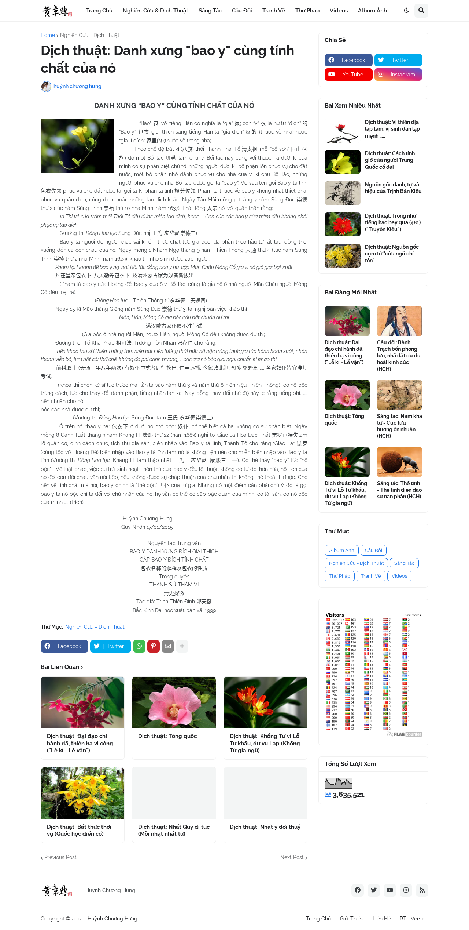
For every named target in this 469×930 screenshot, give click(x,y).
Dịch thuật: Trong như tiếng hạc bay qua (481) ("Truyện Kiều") (393, 222)
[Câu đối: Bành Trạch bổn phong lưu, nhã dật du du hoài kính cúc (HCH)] (399, 321)
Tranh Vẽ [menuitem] (273, 10)
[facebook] (357, 890)
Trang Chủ (318, 919)
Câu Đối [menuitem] (242, 10)
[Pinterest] (153, 646)
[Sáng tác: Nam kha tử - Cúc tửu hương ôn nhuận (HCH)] (399, 395)
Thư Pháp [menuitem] (307, 10)
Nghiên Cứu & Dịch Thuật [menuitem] (155, 10)
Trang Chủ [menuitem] (99, 10)
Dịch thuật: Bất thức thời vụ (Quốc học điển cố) (79, 831)
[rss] (422, 890)
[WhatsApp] (139, 646)
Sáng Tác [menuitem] (210, 10)
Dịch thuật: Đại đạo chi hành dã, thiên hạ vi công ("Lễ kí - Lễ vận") (80, 743)
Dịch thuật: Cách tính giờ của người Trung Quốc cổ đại (390, 160)
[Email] (168, 646)
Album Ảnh (341, 550)
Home (48, 35)
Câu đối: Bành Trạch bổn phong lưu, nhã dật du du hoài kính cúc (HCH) (399, 355)
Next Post (292, 857)
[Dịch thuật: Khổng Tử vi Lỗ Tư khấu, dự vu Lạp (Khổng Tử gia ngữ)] (265, 702)
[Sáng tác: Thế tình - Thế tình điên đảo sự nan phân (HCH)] (399, 462)
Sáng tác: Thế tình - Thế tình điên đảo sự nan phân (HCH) (399, 489)
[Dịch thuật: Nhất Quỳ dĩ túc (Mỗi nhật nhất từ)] (173, 793)
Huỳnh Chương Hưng (112, 919)
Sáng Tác (404, 563)
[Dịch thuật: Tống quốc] (173, 702)
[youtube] (390, 890)
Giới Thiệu (351, 919)
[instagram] (406, 890)
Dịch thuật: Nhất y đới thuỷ (265, 827)
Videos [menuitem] (339, 10)
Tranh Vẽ (371, 576)
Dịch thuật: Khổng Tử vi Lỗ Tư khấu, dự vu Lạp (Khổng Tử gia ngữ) (265, 743)
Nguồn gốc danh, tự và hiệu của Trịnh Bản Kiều (393, 188)
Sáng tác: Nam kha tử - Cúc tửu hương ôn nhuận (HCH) (399, 426)
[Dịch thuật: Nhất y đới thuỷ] (265, 793)
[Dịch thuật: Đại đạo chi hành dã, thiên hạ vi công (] (82, 702)
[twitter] (374, 890)
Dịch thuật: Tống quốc (167, 736)
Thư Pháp (339, 576)
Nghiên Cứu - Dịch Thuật (89, 35)
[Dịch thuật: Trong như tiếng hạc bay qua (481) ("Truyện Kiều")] (343, 224)
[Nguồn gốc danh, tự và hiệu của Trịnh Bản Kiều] (343, 193)
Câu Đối (373, 550)
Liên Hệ (382, 919)
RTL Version (414, 919)
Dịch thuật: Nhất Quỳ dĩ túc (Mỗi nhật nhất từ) (174, 831)
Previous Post (60, 857)
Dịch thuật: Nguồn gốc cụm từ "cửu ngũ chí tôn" (392, 253)
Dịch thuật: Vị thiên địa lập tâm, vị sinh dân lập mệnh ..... (392, 128)
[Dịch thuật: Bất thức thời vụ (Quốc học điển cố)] (82, 793)
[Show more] (182, 646)
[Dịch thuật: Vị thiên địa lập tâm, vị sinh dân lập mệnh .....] (343, 131)
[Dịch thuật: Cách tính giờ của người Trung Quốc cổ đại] (343, 162)
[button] (406, 11)
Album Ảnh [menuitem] (372, 10)
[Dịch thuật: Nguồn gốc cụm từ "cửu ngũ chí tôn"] (343, 256)
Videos (399, 576)
